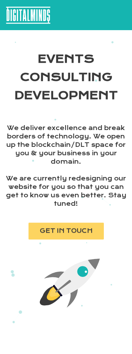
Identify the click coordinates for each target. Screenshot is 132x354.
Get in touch (66, 233)
